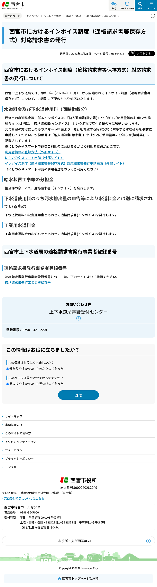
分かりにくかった (51, 368)
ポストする (144, 53)
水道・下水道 (73, 15)
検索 (140, 8)
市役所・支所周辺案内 (74, 540)
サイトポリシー (15, 450)
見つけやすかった (21, 383)
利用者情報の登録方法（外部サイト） (33, 151)
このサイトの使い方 (18, 433)
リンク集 (11, 467)
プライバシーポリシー (19, 458)
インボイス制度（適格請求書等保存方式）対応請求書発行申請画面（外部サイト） (65, 163)
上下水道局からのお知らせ (101, 15)
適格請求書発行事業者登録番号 (28, 282)
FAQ (114, 8)
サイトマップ (13, 416)
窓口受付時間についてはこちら (24, 498)
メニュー (151, 8)
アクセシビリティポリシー (22, 442)
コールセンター (127, 8)
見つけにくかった (51, 383)
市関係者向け (13, 425)
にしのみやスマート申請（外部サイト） (34, 157)
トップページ (31, 15)
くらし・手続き (52, 15)
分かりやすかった (21, 368)
